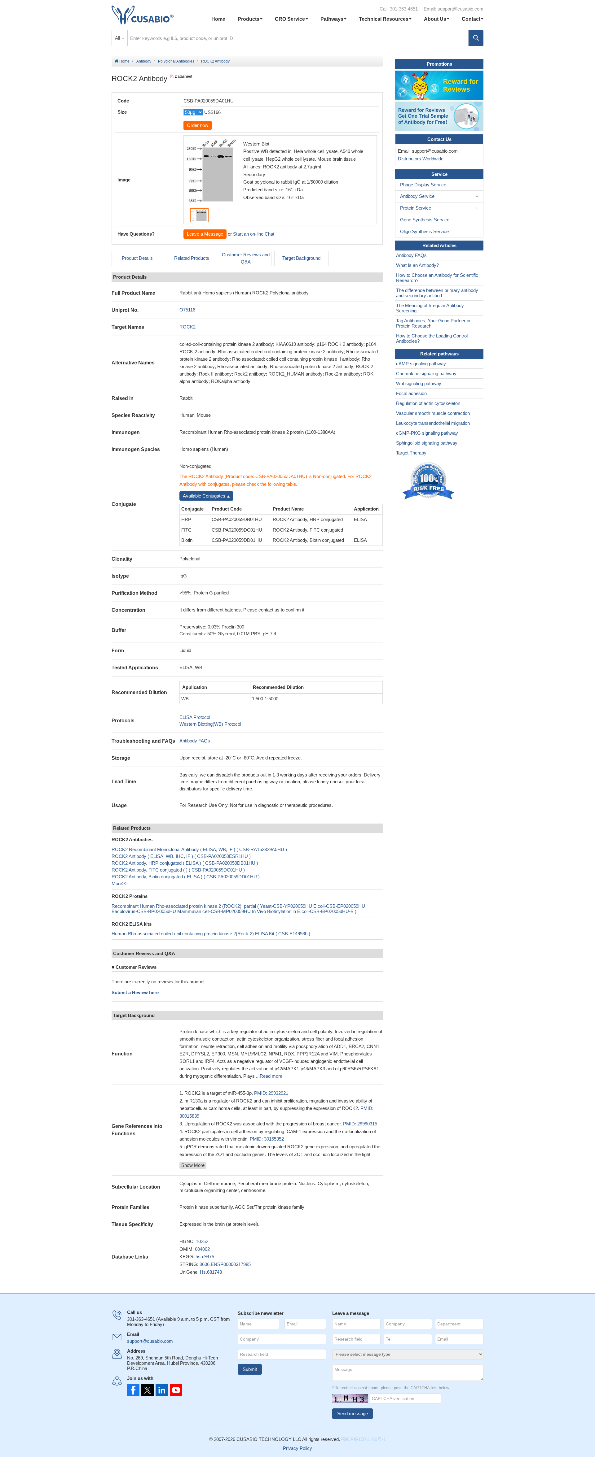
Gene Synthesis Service (424, 219)
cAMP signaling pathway (421, 363)
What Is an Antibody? (417, 265)
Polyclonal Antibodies (176, 61)
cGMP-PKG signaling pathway (427, 433)
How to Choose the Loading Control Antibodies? (432, 338)
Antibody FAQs (194, 740)
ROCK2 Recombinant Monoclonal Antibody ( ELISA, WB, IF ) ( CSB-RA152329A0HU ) (199, 849)
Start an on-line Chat (253, 234)
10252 (202, 1241)
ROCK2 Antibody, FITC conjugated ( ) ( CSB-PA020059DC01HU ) (178, 869)
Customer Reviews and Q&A (246, 258)
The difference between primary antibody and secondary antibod (437, 293)
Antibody (143, 61)
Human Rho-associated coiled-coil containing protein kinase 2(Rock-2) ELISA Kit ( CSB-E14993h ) (211, 933)
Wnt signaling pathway (418, 383)
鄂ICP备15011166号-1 (363, 1439)
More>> (120, 883)
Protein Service (415, 208)
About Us (435, 19)
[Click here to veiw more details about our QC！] (429, 481)
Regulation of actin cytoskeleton (428, 403)
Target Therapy (411, 452)
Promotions (439, 64)
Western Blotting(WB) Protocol (210, 724)
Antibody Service (417, 196)
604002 (202, 1249)
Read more (271, 1076)
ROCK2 (187, 326)
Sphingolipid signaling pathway (426, 443)
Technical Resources (383, 19)
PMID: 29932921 (271, 1093)
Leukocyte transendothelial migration (433, 423)
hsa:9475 (205, 1256)
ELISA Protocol (194, 717)
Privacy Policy (297, 1448)
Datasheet (183, 76)
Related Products (191, 258)
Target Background (301, 258)
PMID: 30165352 (267, 1139)
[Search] (476, 38)
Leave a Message (205, 234)
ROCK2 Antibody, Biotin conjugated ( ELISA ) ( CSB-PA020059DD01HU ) (186, 876)
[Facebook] (133, 1390)
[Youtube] (174, 1390)
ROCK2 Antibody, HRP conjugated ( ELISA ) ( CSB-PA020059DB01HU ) (185, 863)
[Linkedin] (160, 1390)
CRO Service (290, 19)
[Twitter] (147, 1390)
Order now (197, 125)
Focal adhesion (411, 393)
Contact (471, 19)
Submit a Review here (135, 992)
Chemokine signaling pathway (426, 373)
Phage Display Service (423, 184)
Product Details (137, 258)
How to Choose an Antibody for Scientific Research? (437, 277)
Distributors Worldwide (419, 158)
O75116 (187, 309)
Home (218, 19)
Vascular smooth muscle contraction (433, 413)
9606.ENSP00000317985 (225, 1264)
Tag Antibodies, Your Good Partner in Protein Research (433, 323)
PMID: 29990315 (360, 1123)
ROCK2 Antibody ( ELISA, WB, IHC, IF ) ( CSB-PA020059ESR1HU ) (181, 856)
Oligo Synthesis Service (424, 231)
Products (248, 19)
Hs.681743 (211, 1272)
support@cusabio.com (460, 8)
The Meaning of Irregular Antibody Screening (430, 308)
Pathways (331, 19)
